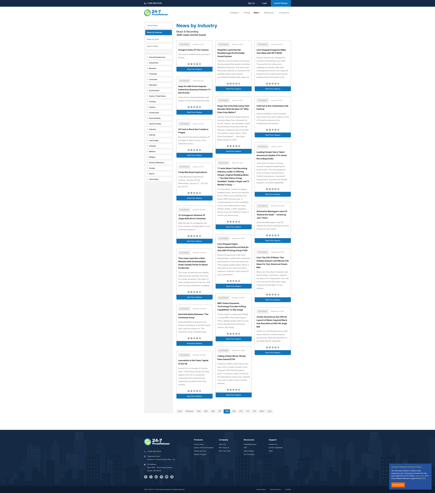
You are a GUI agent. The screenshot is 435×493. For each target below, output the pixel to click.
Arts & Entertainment (157, 57)
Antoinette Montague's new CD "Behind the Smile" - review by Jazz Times (271, 215)
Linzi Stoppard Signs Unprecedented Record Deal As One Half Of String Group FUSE (232, 247)
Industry (152, 129)
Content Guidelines (276, 448)
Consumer (153, 79)
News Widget (249, 451)
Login (264, 3)
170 (240, 411)
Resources (249, 440)
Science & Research (156, 163)
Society (152, 168)
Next (262, 411)
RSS (245, 448)
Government (154, 113)
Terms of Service (275, 489)
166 (212, 411)
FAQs (271, 451)
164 (198, 411)
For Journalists (249, 454)
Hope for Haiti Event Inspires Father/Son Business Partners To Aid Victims (194, 89)
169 (233, 411)
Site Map (288, 489)
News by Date (153, 39)
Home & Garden (155, 124)
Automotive (153, 63)
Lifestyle (152, 146)
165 (205, 411)
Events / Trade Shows (157, 96)
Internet (152, 135)
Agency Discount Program (204, 448)
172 (254, 411)
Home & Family (155, 118)
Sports (151, 174)
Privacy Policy (261, 489)
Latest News (152, 25)
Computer (153, 74)
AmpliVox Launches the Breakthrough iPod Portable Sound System (231, 53)
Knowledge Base (250, 444)
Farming (152, 102)
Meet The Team (225, 451)
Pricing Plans (199, 444)
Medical (152, 151)
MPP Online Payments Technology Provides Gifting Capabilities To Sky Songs (231, 306)
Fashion (152, 107)
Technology (153, 179)
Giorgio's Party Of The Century (193, 50)
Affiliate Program (200, 454)
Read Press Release (194, 69)
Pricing (247, 13)
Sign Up (251, 3)
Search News (152, 46)
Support (273, 440)
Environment (154, 90)
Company (223, 440)
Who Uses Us (224, 448)
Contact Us (284, 13)
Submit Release (281, 3)
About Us (222, 444)
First (180, 411)
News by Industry (154, 32)
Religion (152, 157)
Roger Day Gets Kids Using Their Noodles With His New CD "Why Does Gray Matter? (233, 109)
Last (270, 411)
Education (153, 85)
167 (219, 411)
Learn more (419, 476)
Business (152, 68)
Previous (189, 411)
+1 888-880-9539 (154, 3)
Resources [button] (269, 13)
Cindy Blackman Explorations (192, 172)
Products (198, 440)
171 (247, 411)
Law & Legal (153, 140)
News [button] (256, 13)
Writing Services (200, 451)
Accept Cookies (398, 485)
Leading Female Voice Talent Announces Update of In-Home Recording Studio (271, 155)
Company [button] (234, 13)
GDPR (423, 478)
